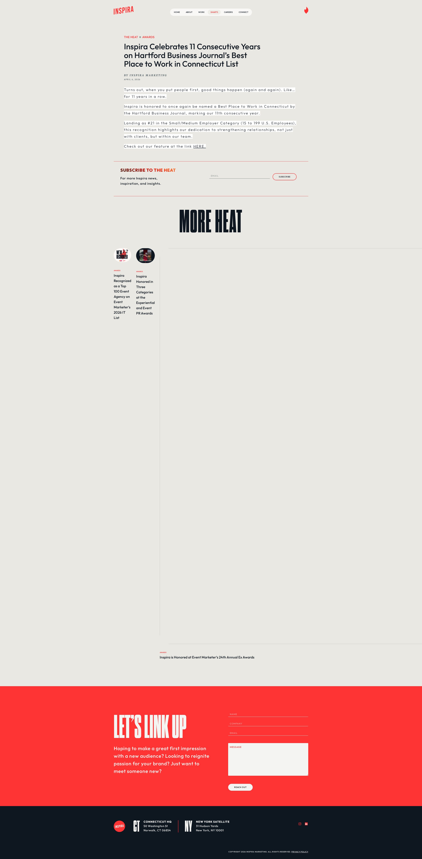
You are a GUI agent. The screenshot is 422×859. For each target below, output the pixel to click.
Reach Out (240, 787)
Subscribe (284, 176)
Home (177, 12)
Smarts (214, 12)
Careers (228, 12)
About (189, 12)
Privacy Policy (299, 852)
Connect (243, 12)
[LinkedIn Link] (306, 824)
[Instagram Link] (300, 824)
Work (201, 12)
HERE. (199, 146)
